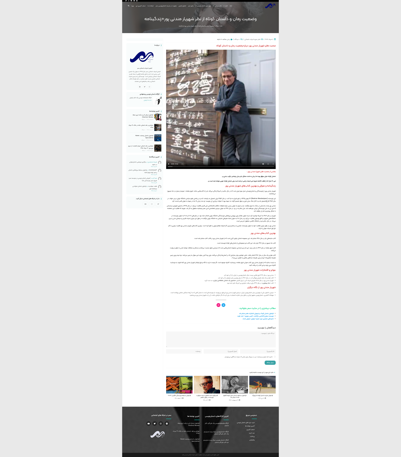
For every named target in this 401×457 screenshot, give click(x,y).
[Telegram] (140, 87)
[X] (145, 87)
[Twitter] (154, 423)
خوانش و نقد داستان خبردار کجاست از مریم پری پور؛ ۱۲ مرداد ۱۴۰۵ (140, 147)
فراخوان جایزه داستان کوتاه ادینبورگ (262, 396)
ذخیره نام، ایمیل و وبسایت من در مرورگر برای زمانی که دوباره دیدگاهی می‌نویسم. (248, 357)
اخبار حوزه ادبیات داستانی (252, 39)
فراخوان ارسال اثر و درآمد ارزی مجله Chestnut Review (143, 116)
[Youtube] (145, 204)
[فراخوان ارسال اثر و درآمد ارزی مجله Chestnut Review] (157, 117)
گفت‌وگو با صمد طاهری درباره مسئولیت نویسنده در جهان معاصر (207, 397)
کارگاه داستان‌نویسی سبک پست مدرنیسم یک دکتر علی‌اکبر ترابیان (216, 433)
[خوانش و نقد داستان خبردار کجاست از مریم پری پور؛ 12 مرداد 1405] (157, 148)
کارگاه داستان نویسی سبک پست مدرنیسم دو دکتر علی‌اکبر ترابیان (216, 441)
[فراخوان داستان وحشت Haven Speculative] (157, 137)
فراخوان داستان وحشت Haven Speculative (144, 137)
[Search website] (128, 6)
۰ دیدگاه (237, 39)
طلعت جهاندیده (152, 186)
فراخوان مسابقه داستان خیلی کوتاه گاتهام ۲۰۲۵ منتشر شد (234, 397)
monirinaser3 (153, 170)
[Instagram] (149, 87)
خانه (221, 26)
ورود (132, 6)
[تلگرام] (223, 305)
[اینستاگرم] (218, 305)
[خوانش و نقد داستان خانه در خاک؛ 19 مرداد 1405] (157, 127)
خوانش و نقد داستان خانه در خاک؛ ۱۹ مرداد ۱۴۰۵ (141, 126)
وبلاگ (216, 26)
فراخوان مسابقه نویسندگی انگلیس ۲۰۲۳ (179, 396)
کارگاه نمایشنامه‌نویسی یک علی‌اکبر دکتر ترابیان (217, 424)
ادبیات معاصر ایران (219, 226)
